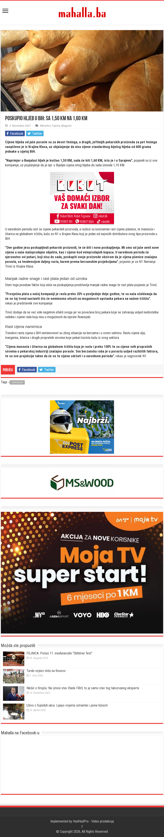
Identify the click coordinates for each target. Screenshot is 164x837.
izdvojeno (17, 382)
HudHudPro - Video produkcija (93, 821)
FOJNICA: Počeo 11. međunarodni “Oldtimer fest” (59, 653)
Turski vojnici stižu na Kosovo (46, 671)
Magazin (67, 125)
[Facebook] (82, 826)
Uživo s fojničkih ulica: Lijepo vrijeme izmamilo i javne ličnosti (67, 705)
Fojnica (56, 125)
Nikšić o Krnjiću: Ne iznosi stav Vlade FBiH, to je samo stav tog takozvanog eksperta (82, 688)
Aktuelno (45, 125)
